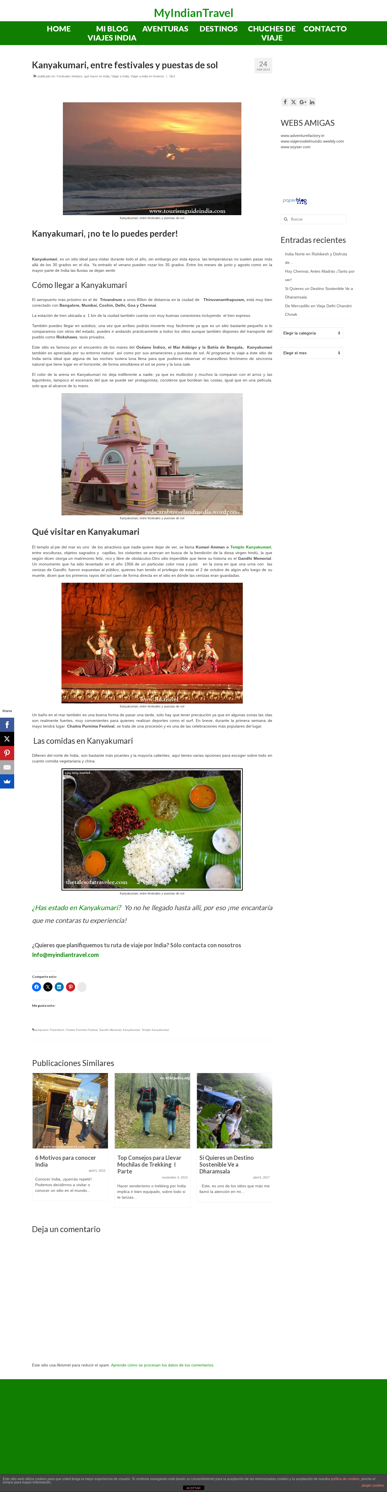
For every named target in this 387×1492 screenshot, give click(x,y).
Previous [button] (37, 1143)
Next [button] (267, 1143)
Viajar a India (120, 76)
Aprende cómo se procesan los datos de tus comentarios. (162, 1365)
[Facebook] (7, 725)
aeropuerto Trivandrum (49, 1029)
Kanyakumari (131, 1029)
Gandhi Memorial (110, 1029)
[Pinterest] (7, 753)
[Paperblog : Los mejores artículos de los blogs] (295, 201)
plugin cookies (373, 1485)
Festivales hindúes (69, 76)
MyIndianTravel (193, 13)
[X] (7, 739)
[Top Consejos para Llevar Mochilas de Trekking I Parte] (152, 1110)
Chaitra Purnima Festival (81, 1029)
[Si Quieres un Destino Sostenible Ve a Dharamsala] (235, 1110)
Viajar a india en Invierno (147, 76)
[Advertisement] (326, 73)
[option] (70, 1140)
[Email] (7, 767)
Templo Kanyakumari (250, 547)
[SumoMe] (7, 781)
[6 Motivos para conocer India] (70, 1110)
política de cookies (345, 1479)
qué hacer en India (97, 76)
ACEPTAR (193, 1488)
